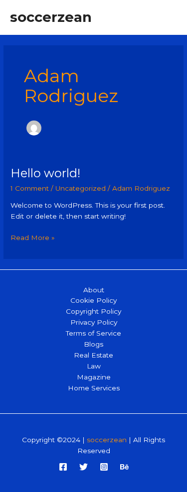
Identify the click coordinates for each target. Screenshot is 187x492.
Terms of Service (93, 333)
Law (94, 366)
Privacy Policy (93, 322)
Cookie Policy (93, 300)
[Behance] (124, 467)
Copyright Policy (93, 311)
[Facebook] (63, 467)
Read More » (32, 238)
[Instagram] (104, 467)
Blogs (93, 344)
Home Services (94, 388)
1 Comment (29, 188)
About (93, 290)
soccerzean (51, 17)
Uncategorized (80, 188)
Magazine (94, 377)
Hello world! (45, 173)
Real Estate (93, 355)
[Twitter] (83, 467)
